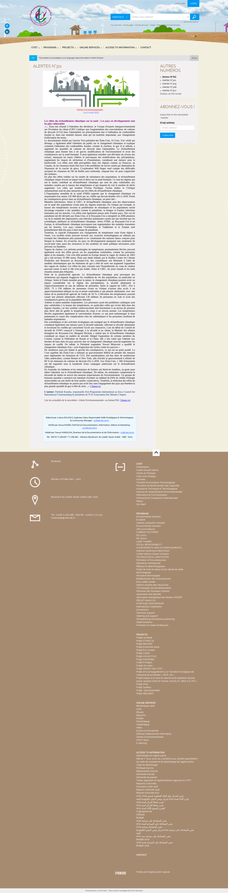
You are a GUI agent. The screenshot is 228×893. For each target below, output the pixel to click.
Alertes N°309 (169, 83)
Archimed (102, 890)
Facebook (56, 461)
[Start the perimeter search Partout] (194, 17)
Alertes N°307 (169, 90)
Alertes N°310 (169, 80)
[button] (194, 58)
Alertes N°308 (169, 87)
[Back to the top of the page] (156, 452)
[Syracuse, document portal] (40, 15)
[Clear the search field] (188, 17)
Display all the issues (170, 93)
